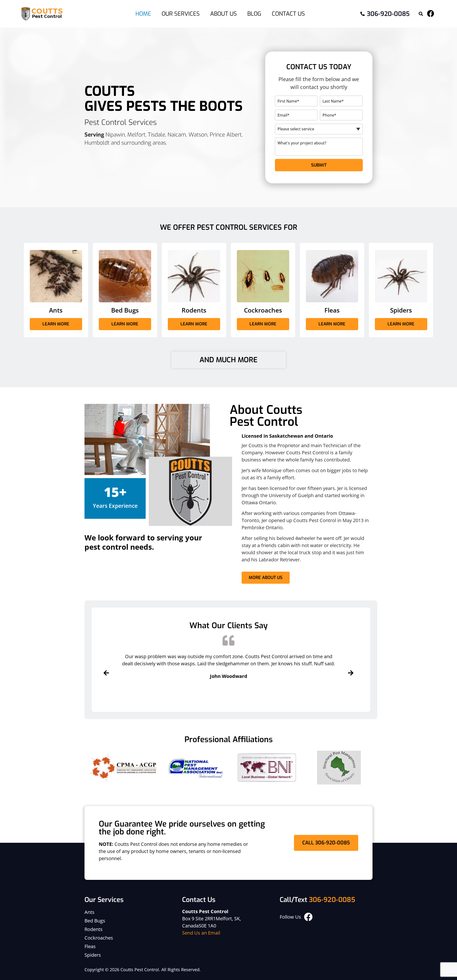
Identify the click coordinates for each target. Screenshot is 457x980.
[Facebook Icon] (430, 13)
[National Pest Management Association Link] (195, 767)
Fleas (90, 946)
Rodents (93, 929)
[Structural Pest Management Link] (339, 767)
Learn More (55, 324)
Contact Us (288, 14)
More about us (266, 577)
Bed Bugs (94, 920)
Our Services (181, 14)
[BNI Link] (267, 767)
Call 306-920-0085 (326, 842)
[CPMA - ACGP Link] (123, 767)
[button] (421, 14)
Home (143, 14)
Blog (254, 14)
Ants (89, 912)
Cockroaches (98, 938)
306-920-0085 (332, 899)
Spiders (92, 955)
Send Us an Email (201, 933)
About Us (223, 14)
